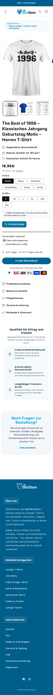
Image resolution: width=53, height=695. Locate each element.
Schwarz (36, 181)
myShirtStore (13, 23)
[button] (6, 12)
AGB (8, 654)
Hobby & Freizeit (15, 601)
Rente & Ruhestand (16, 588)
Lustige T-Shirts (14, 569)
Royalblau (11, 187)
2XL (43, 198)
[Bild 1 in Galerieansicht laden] (10, 108)
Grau (27, 187)
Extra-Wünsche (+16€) (16, 244)
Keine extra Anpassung (17, 240)
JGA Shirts (11, 575)
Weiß (8, 181)
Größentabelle (16, 224)
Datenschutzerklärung (18, 661)
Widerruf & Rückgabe (17, 642)
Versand (19, 171)
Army (40, 187)
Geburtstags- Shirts (17, 582)
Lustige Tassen (14, 607)
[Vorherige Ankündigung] (5, 3)
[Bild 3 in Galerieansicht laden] (26, 108)
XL (32, 198)
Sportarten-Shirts (15, 595)
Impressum (12, 667)
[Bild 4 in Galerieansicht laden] (42, 108)
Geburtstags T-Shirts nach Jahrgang (23, 27)
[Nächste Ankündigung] (48, 3)
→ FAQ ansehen (26, 447)
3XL (7, 205)
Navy (21, 181)
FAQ (8, 635)
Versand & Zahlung (16, 648)
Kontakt (10, 629)
